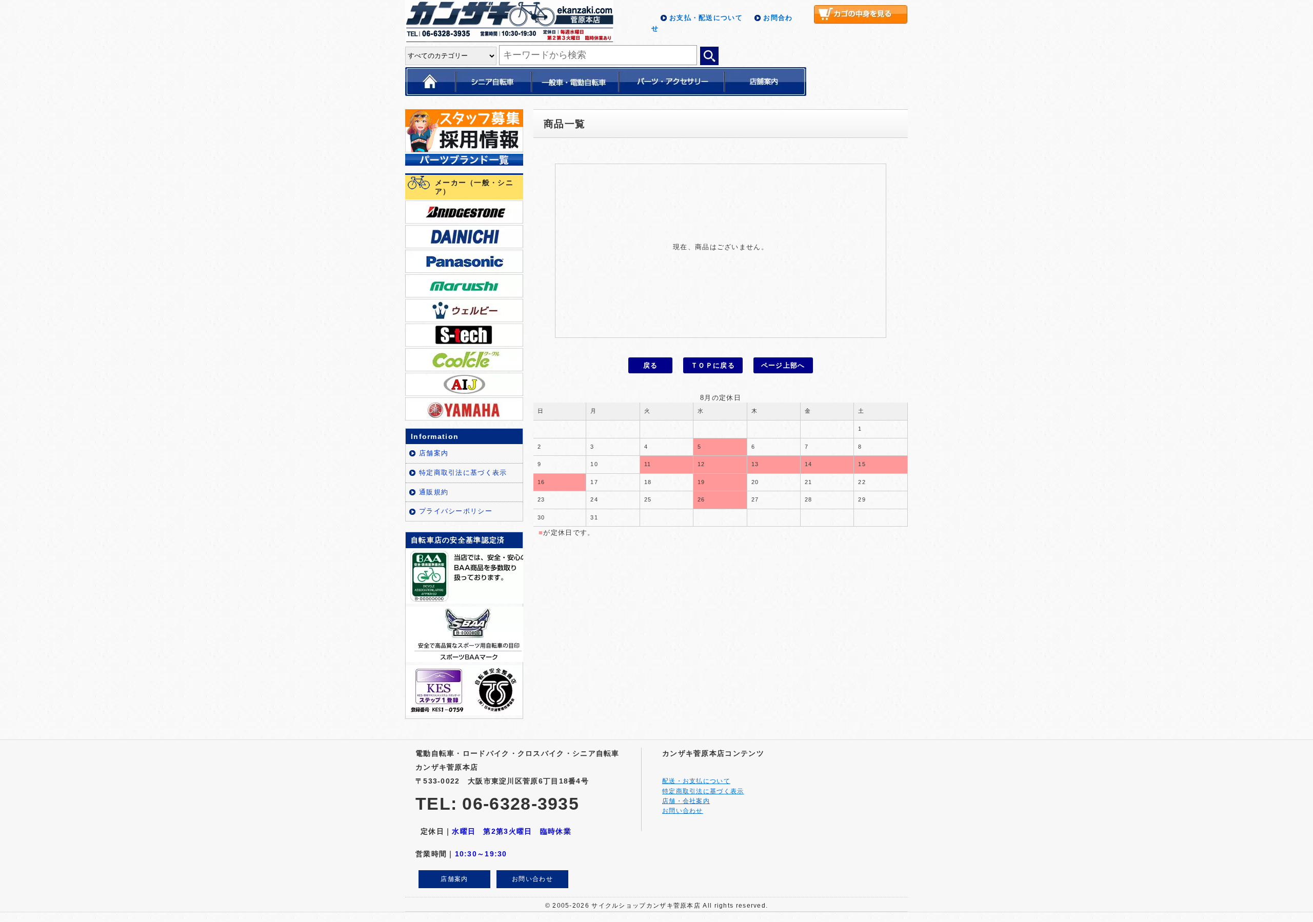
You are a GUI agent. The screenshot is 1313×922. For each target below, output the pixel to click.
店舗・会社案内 (686, 801)
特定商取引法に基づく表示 (463, 472)
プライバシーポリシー (455, 511)
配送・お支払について (696, 781)
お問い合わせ (532, 879)
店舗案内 (433, 453)
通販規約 (433, 492)
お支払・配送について (706, 18)
